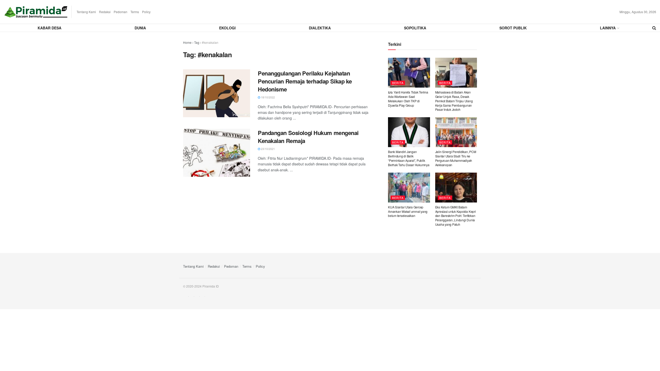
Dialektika (320, 27)
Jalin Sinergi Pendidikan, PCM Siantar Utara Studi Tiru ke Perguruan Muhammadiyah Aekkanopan (455, 158)
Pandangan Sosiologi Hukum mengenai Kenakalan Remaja (308, 137)
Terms (134, 12)
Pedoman (120, 12)
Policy (146, 12)
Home (187, 42)
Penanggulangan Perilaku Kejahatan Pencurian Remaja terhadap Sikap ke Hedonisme (305, 81)
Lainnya (608, 27)
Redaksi (105, 12)
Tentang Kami (86, 12)
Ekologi (227, 27)
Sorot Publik (513, 27)
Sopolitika (415, 27)
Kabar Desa (49, 27)
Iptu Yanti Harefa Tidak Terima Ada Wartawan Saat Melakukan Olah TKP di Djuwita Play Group (408, 98)
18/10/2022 (267, 97)
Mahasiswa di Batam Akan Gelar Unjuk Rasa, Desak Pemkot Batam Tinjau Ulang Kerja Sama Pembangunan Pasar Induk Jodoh (454, 101)
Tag (196, 42)
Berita (397, 83)
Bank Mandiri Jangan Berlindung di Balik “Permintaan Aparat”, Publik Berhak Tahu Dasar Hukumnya (409, 158)
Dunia (140, 27)
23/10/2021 (267, 149)
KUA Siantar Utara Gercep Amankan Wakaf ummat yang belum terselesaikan (407, 211)
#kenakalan (210, 42)
